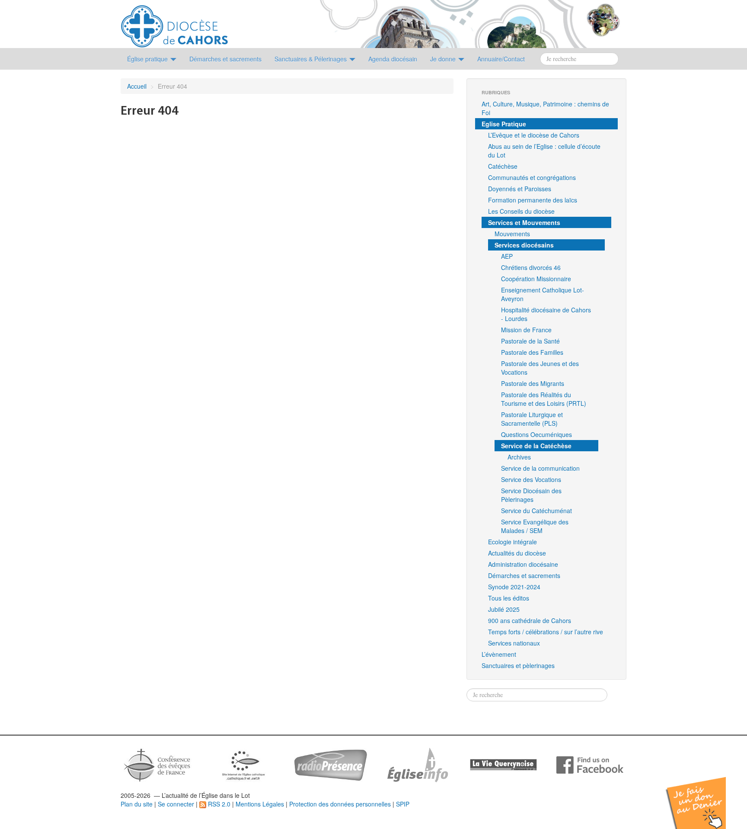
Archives (519, 457)
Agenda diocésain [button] (392, 59)
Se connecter (176, 804)
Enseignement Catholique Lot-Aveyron (542, 294)
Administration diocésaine (523, 564)
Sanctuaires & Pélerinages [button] (311, 59)
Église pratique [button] (148, 59)
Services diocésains (524, 245)
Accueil (137, 86)
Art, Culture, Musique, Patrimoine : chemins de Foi (545, 108)
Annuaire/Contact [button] (501, 59)
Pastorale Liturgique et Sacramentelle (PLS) (532, 418)
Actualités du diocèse (517, 553)
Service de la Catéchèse (536, 445)
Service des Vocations (531, 479)
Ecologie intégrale (512, 541)
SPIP (402, 804)
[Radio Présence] (330, 764)
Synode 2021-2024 (514, 586)
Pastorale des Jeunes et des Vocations (540, 367)
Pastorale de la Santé (530, 341)
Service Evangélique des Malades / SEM (534, 526)
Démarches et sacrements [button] (225, 59)
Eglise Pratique (504, 123)
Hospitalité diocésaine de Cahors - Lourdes (546, 314)
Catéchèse (502, 166)
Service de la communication (540, 468)
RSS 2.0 (218, 804)
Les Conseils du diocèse (521, 211)
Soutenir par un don (704, 796)
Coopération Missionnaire (536, 278)
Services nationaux (514, 643)
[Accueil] (174, 23)
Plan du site (137, 804)
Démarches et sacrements (524, 575)
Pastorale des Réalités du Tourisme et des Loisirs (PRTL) (543, 399)
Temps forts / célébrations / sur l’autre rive (545, 631)
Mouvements (512, 233)
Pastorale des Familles (532, 352)
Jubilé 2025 (504, 609)
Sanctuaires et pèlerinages (518, 665)
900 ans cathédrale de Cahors (529, 620)
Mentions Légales (260, 804)
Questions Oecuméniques (536, 434)
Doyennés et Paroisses (519, 188)
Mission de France (526, 329)
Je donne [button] (443, 59)
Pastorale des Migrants (532, 383)
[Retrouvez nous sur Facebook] (589, 764)
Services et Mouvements (524, 222)
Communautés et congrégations (532, 177)
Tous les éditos (508, 598)
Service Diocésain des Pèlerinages (531, 495)
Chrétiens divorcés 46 (531, 267)
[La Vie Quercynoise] (503, 764)
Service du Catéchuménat (536, 510)
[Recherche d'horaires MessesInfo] (416, 764)
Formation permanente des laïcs (532, 200)
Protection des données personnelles (340, 804)
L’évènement (499, 654)
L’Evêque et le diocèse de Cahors (533, 135)
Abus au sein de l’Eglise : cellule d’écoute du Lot (544, 150)
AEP (507, 256)
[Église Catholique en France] (157, 764)
